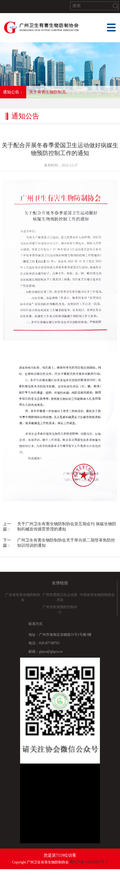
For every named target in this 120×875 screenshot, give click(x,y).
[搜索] (116, 6)
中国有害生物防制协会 (97, 595)
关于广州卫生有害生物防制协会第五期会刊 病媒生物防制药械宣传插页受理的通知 (66, 526)
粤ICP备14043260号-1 (89, 862)
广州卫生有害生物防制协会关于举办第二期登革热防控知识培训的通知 (66, 543)
